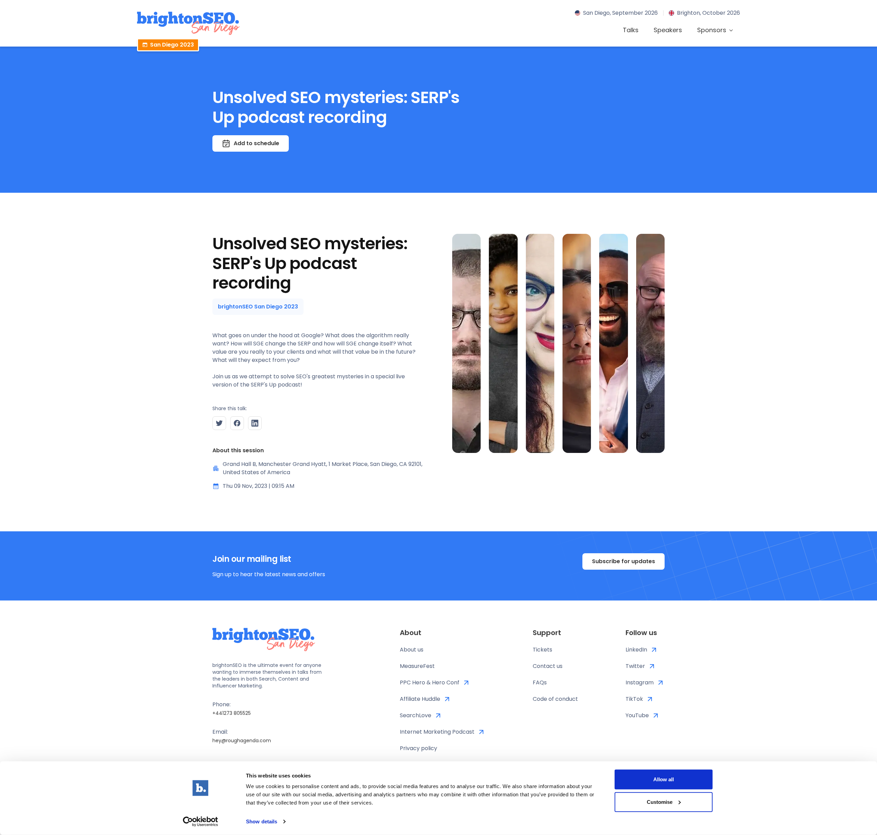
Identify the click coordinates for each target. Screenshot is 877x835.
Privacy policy (418, 748)
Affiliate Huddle (420, 699)
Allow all (663, 779)
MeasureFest (417, 666)
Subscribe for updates (623, 561)
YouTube (637, 715)
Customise (659, 802)
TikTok (634, 699)
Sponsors (711, 30)
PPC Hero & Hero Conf (429, 682)
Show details (261, 821)
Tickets (542, 650)
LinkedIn (636, 650)
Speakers (668, 30)
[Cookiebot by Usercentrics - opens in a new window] (201, 822)
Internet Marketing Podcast (437, 732)
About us (411, 650)
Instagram (640, 682)
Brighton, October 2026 (708, 13)
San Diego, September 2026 (620, 13)
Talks (631, 30)
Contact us (548, 666)
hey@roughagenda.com (241, 740)
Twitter (635, 666)
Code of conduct (555, 699)
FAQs (540, 682)
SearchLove (415, 715)
